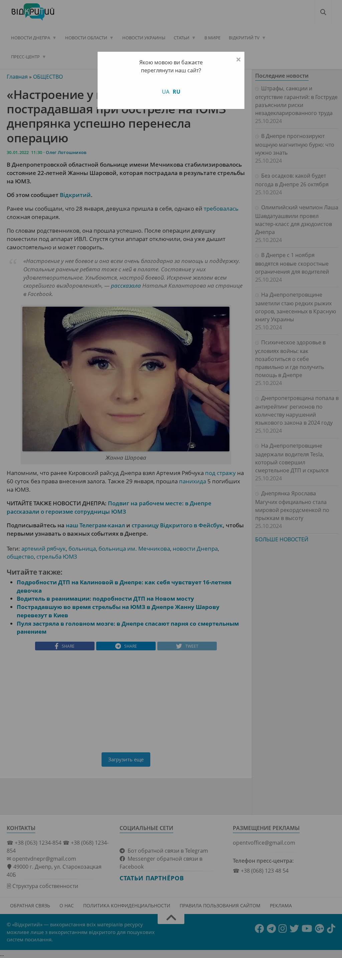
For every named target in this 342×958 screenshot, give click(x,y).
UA (165, 91)
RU (176, 91)
